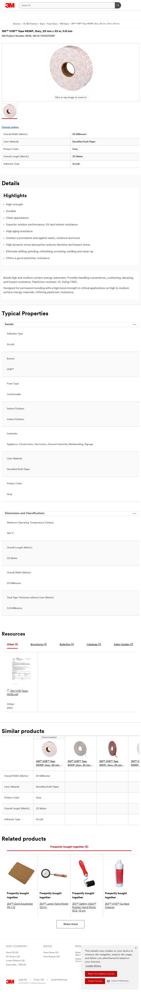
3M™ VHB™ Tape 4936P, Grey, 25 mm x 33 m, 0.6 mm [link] (48, 763)
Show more (70, 924)
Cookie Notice (93, 966)
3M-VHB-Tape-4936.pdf (18, 693)
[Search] (118, 5)
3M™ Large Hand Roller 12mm (54, 906)
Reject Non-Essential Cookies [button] (101, 974)
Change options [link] (10, 127)
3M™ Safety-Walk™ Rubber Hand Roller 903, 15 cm (84, 907)
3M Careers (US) (13, 957)
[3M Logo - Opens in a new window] (10, 5)
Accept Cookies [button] (95, 981)
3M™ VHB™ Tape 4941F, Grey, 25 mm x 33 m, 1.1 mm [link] (111, 763)
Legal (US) (23, 980)
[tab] (12, 645)
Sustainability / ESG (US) (16, 965)
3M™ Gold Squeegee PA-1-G (20, 906)
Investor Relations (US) (15, 961)
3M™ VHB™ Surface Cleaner (117, 906)
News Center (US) (51, 953)
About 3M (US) (12, 953)
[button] (117, 981)
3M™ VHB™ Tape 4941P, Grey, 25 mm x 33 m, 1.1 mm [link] (80, 763)
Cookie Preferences (59, 980)
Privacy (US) (39, 980)
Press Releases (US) (52, 957)
